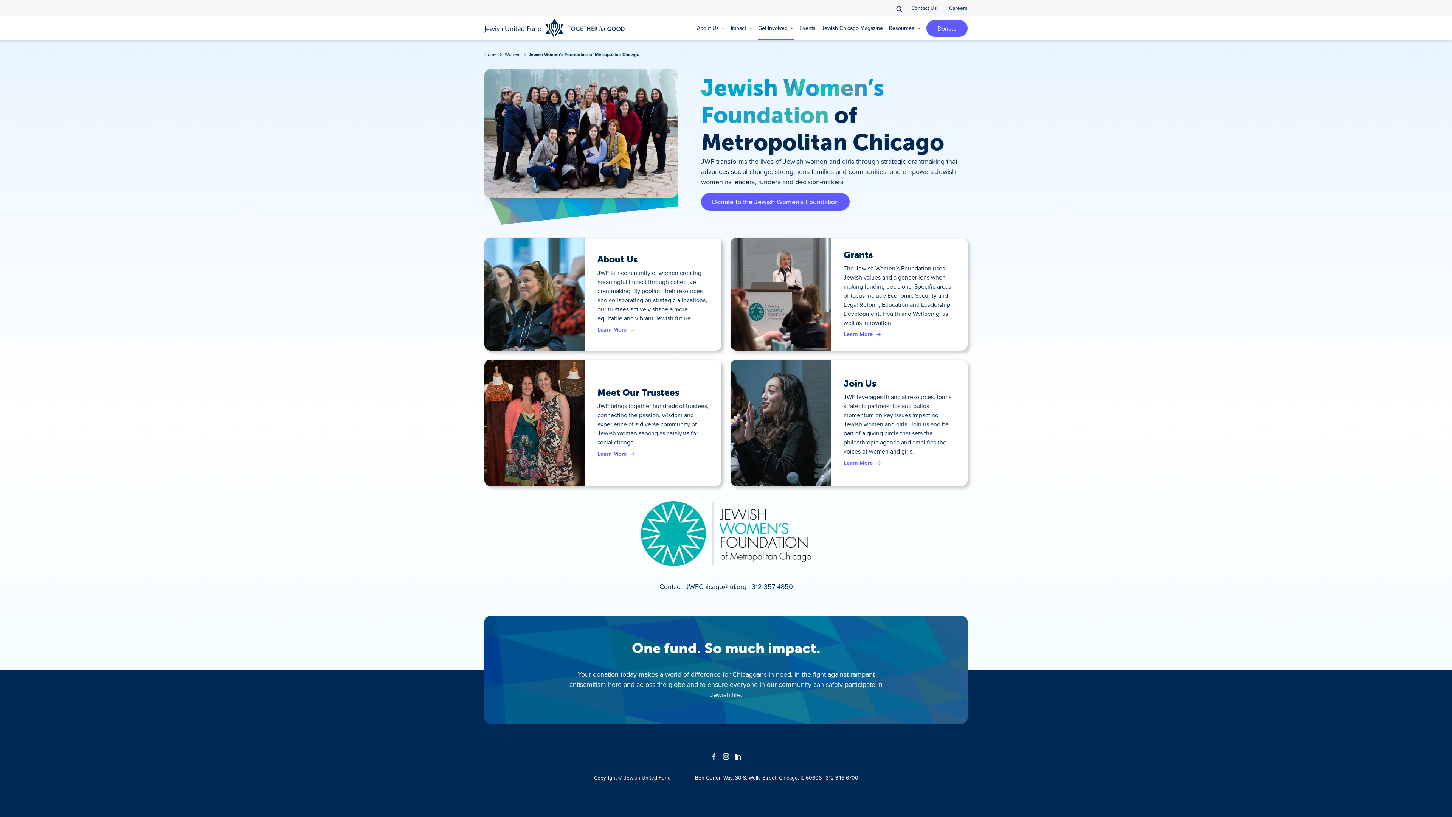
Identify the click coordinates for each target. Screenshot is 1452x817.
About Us (617, 259)
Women (513, 54)
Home (490, 54)
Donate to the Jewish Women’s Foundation (775, 202)
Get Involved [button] (773, 28)
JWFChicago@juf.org (716, 586)
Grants (858, 254)
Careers (958, 8)
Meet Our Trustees (638, 392)
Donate (947, 28)
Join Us (860, 383)
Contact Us (924, 8)
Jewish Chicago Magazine (852, 28)
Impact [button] (738, 28)
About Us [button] (708, 28)
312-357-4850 (772, 586)
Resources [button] (901, 28)
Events (808, 28)
